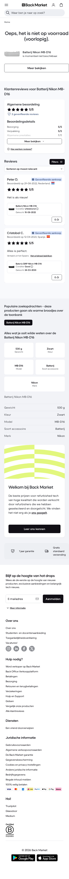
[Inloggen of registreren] (53, 4)
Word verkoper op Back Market (23, 666)
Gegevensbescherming (19, 759)
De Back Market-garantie (19, 754)
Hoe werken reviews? (21, 149)
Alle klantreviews (15, 711)
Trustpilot (11, 806)
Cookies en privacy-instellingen (23, 764)
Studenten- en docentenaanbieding (26, 633)
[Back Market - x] (32, 648)
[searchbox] (37, 12)
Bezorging (11, 681)
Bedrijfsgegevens (15, 774)
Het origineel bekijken (41, 255)
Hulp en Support (15, 696)
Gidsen (10, 701)
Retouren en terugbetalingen (22, 686)
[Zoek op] (8, 13)
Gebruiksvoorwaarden (18, 745)
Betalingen (12, 676)
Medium (10, 816)
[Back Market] (34, 5)
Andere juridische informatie (22, 769)
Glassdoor (11, 811)
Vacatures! (11, 642)
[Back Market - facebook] (24, 648)
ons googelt (39, 512)
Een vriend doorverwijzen (20, 728)
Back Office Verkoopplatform (22, 671)
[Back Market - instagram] (8, 648)
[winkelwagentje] (61, 4)
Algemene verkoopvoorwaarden (24, 749)
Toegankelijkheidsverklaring (21, 637)
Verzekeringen (14, 691)
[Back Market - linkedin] (16, 648)
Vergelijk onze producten (20, 706)
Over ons (11, 628)
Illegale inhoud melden (18, 779)
